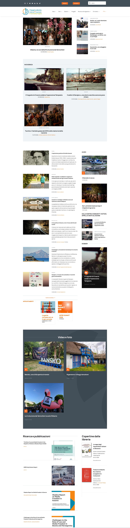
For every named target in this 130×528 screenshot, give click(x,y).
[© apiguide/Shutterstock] (36, 220)
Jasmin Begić (97, 99)
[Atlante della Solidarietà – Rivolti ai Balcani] (87, 220)
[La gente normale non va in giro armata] (48, 307)
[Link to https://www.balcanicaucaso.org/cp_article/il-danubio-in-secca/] (83, 173)
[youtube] (32, 3)
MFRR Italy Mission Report (30, 467)
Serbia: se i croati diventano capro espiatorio (98, 21)
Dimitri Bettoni (51, 135)
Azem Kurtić (90, 99)
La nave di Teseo (101, 482)
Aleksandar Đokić (99, 39)
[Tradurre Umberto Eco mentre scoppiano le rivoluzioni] (86, 468)
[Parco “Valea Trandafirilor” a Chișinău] (36, 197)
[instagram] (25, 3)
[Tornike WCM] (36, 272)
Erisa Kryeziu (50, 52)
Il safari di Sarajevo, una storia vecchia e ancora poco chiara (86, 96)
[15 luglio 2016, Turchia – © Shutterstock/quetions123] (44, 104)
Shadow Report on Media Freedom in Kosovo (35, 492)
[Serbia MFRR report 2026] (87, 231)
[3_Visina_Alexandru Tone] (86, 342)
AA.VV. (25, 446)
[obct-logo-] (32, 7)
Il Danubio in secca (88, 178)
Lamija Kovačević (35, 521)
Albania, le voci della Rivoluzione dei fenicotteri (47, 50)
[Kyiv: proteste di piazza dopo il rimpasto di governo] (94, 184)
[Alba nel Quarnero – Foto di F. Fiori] (82, 44)
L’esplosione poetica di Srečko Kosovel (62, 153)
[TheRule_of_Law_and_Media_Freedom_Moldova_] (63, 441)
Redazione (47, 97)
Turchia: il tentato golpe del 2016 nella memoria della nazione (44, 132)
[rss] (37, 3)
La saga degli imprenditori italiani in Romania (99, 446)
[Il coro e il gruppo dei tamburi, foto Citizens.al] (47, 18)
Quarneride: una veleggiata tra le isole (98, 47)
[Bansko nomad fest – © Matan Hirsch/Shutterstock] (44, 342)
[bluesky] (29, 3)
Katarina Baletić (60, 192)
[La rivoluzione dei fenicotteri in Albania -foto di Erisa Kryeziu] (44, 383)
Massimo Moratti (27, 521)
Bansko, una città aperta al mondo (37, 375)
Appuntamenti (28, 301)
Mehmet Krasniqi (60, 242)
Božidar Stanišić (60, 169)
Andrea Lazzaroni (43, 135)
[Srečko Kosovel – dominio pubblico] (36, 151)
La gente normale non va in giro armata (47, 317)
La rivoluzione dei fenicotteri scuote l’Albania (41, 416)
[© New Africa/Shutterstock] (36, 174)
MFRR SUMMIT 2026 (64, 316)
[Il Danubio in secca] (94, 156)
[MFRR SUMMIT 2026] (65, 307)
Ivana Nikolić (98, 24)
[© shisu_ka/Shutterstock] (82, 31)
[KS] (63, 491)
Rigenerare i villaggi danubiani (78, 375)
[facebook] (27, 3)
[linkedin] (34, 3)
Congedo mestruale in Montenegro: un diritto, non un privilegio (98, 35)
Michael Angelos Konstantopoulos (64, 267)
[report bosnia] (63, 516)
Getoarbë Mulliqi (27, 495)
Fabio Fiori (97, 51)
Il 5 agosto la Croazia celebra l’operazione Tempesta (44, 95)
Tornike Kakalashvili (61, 292)
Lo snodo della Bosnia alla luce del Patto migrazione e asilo (100, 223)
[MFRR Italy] (63, 466)
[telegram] (39, 3)
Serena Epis (34, 495)
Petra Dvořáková (60, 215)
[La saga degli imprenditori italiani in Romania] (86, 443)
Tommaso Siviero (82, 99)
